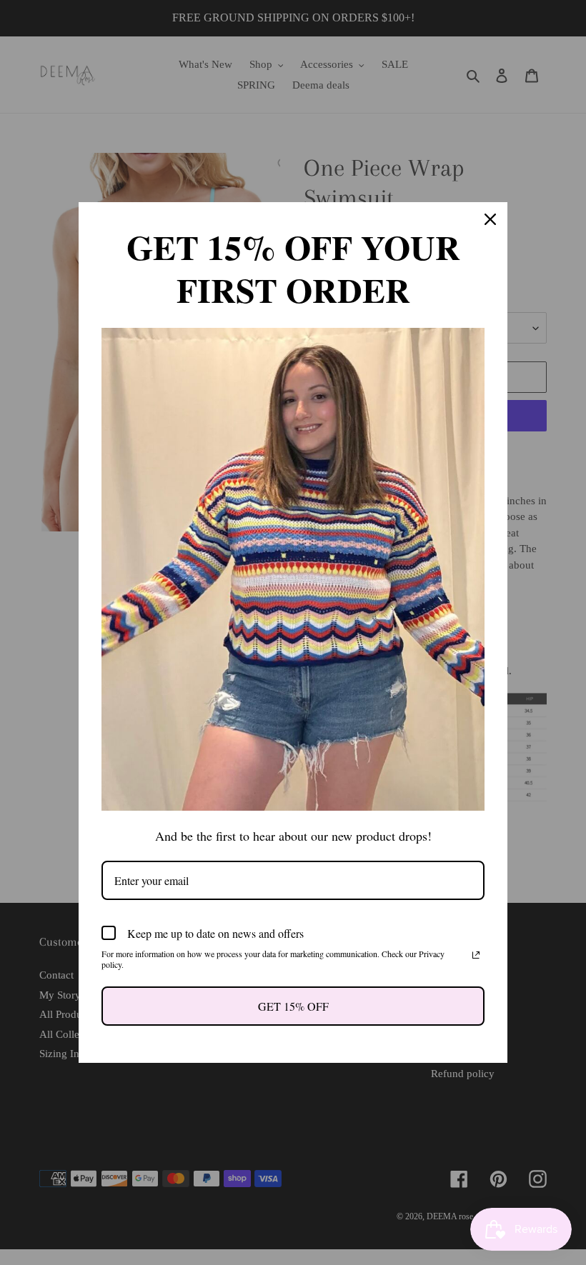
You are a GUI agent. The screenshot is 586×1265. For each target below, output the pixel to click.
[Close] (490, 219)
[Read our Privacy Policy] (476, 955)
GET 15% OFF (293, 1006)
